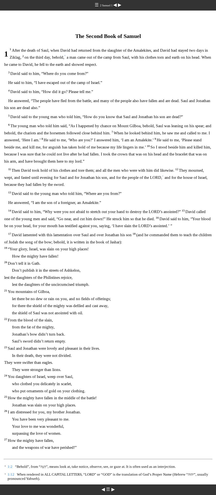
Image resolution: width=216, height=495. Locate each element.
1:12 (11, 474)
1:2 (10, 467)
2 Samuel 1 (106, 5)
